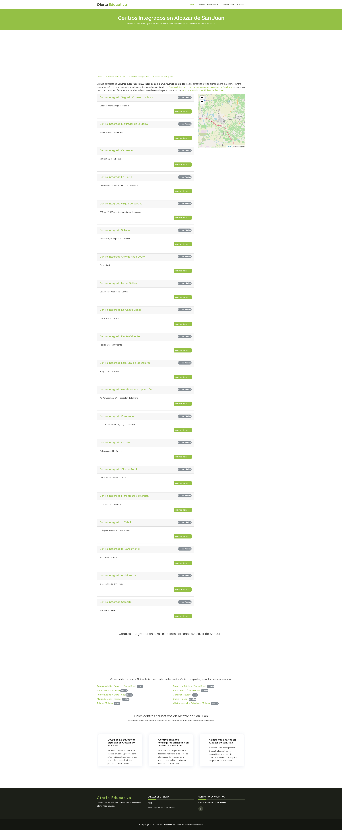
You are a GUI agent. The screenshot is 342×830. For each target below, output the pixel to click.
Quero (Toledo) (180, 699)
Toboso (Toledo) (105, 703)
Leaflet (229, 146)
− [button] (202, 101)
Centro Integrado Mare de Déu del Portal (124, 495)
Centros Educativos (207, 4)
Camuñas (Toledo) (182, 694)
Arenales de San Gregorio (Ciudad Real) (116, 686)
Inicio (191, 4)
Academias (226, 4)
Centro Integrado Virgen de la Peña (121, 203)
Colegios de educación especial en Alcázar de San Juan (121, 742)
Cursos (240, 4)
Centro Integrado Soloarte (116, 601)
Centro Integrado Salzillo (115, 230)
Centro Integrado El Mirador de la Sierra (124, 123)
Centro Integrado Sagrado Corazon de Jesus (126, 97)
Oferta (112, 4)
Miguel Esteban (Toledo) (109, 699)
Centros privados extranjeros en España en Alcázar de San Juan (173, 742)
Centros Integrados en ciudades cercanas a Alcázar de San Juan (200, 87)
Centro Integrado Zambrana (117, 416)
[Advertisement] (171, 52)
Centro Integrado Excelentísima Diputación (126, 389)
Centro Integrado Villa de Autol (118, 469)
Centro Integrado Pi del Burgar (118, 575)
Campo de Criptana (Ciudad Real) (189, 686)
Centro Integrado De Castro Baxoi (120, 309)
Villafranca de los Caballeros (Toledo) (191, 703)
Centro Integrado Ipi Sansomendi (120, 548)
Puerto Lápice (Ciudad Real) (111, 694)
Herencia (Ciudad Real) (108, 690)
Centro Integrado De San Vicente (120, 336)
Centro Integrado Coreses (115, 442)
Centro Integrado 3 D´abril (115, 522)
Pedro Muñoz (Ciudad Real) (186, 690)
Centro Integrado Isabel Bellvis (118, 283)
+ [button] (202, 97)
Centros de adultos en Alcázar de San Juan (222, 741)
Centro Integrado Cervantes (116, 150)
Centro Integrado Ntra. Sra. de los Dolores (125, 362)
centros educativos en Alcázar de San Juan (203, 90)
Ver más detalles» (182, 111)
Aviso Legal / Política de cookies (161, 807)
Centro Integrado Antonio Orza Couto (122, 256)
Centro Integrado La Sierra (116, 176)
